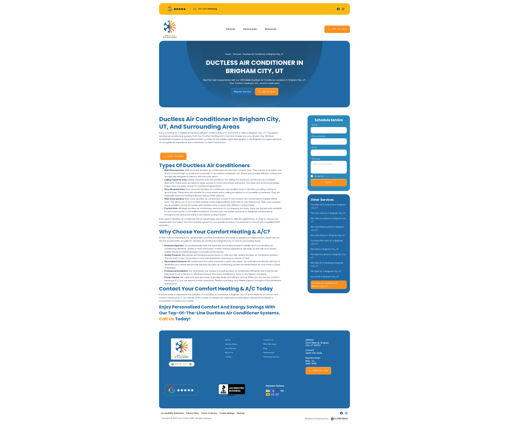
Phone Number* (319, 136)
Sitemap (241, 413)
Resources (270, 29)
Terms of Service (209, 413)
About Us (229, 353)
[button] (231, 29)
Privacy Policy (192, 413)
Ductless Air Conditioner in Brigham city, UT (328, 206)
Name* (315, 125)
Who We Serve (269, 344)
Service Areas (231, 344)
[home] (169, 29)
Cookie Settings (226, 413)
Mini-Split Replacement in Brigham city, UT (327, 228)
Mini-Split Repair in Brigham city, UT (328, 235)
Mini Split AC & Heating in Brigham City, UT (327, 264)
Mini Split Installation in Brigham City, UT (328, 256)
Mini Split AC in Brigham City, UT (326, 271)
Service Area (250, 29)
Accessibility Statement (172, 413)
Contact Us (268, 340)
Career (228, 357)
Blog (265, 348)
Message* (316, 159)
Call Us (166, 319)
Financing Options (271, 357)
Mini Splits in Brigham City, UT (325, 249)
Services (230, 29)
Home (228, 54)
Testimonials (268, 353)
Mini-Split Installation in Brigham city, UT (328, 220)
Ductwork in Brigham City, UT (325, 277)
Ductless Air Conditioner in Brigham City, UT (325, 284)
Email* (314, 148)
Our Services (230, 348)
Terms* (327, 176)
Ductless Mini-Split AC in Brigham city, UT (327, 242)
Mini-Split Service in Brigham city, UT (328, 213)
